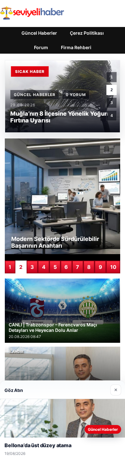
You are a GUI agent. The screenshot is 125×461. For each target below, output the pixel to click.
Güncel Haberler (39, 33)
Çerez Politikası (87, 33)
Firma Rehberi (76, 47)
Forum (41, 47)
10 (113, 267)
